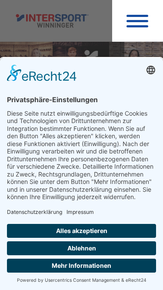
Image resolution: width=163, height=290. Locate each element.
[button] (137, 21)
